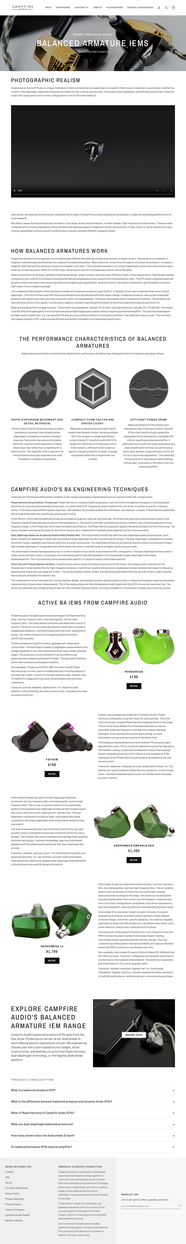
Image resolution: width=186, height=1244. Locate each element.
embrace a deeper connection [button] (80, 1167)
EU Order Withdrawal (16, 1187)
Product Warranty (14, 1198)
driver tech (133, 1035)
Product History (13, 1204)
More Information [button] (18, 1167)
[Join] (178, 1205)
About (8, 1182)
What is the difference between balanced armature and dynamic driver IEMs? (61, 1101)
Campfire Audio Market (17, 1214)
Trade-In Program (14, 1209)
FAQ (7, 1177)
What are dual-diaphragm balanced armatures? (42, 1124)
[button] (63, 7)
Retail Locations (14, 1220)
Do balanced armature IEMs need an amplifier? (41, 1146)
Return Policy (12, 1193)
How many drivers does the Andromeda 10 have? (43, 1135)
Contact (9, 1171)
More (134, 686)
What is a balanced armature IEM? (33, 1090)
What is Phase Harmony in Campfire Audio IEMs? (42, 1112)
